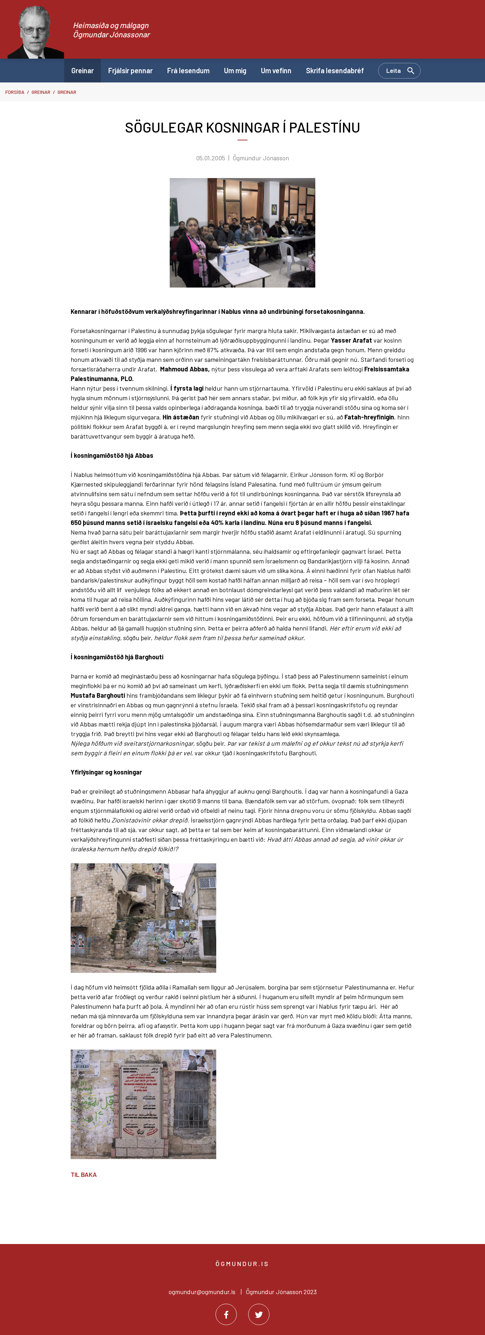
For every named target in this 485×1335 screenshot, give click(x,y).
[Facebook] (226, 1314)
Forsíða (14, 92)
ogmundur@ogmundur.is (202, 1292)
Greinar (41, 92)
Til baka (84, 1174)
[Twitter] (258, 1314)
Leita (393, 70)
